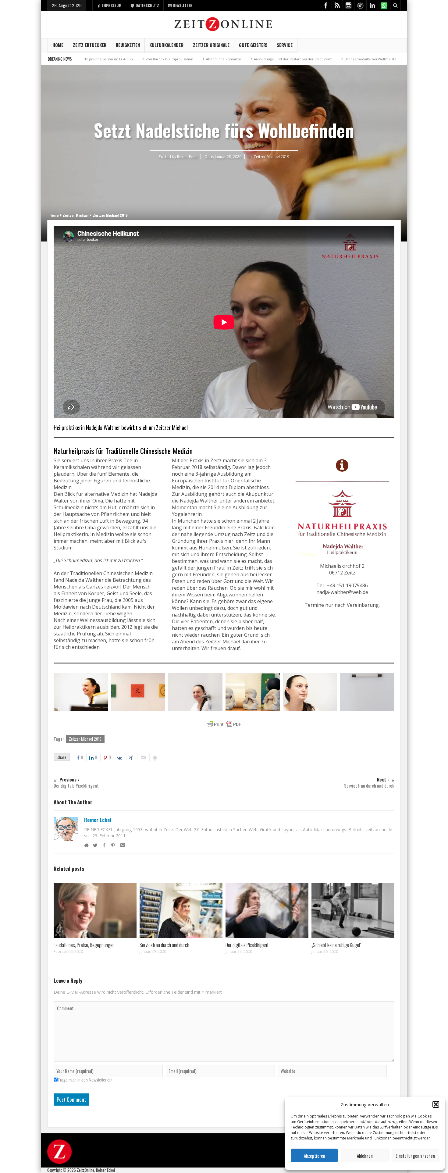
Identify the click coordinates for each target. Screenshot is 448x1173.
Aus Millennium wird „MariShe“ (396, 59)
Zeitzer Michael (76, 215)
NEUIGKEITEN (128, 44)
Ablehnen (365, 1155)
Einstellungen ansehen (415, 1155)
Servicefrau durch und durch (164, 945)
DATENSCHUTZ (147, 5)
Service (285, 44)
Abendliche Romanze (173, 59)
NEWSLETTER (183, 5)
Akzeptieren (314, 1155)
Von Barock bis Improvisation (120, 59)
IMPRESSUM (112, 5)
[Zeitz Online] (224, 24)
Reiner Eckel (97, 820)
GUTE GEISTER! (253, 44)
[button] (436, 1104)
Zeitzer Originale (211, 44)
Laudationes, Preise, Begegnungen (84, 945)
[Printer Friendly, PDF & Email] (224, 724)
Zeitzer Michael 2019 (271, 156)
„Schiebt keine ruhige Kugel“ (336, 945)
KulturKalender (166, 44)
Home (57, 44)
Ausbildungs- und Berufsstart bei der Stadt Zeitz (243, 59)
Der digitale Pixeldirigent (247, 945)
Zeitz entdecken (89, 44)
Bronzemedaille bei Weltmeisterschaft (326, 59)
